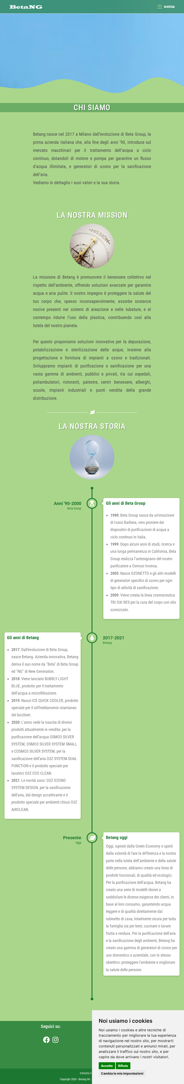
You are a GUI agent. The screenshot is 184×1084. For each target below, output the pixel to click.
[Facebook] (46, 1040)
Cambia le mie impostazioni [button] (122, 1073)
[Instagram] (55, 1040)
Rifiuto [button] (123, 1066)
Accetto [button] (107, 1066)
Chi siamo (92, 107)
